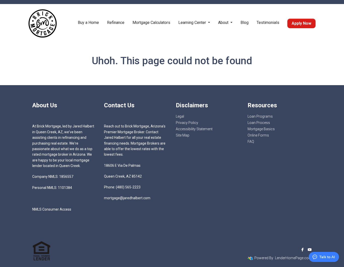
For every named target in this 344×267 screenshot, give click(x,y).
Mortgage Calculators (151, 22)
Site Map (182, 135)
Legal (180, 116)
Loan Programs (260, 116)
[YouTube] (310, 249)
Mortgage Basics (261, 129)
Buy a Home (88, 22)
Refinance (115, 22)
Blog (244, 22)
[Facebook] (302, 249)
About (223, 22)
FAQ (251, 142)
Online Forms (258, 135)
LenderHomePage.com (293, 258)
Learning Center (192, 22)
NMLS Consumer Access (51, 209)
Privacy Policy (187, 123)
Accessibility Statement (194, 129)
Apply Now (301, 23)
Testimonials (268, 22)
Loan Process (259, 123)
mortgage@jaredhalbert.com (127, 198)
